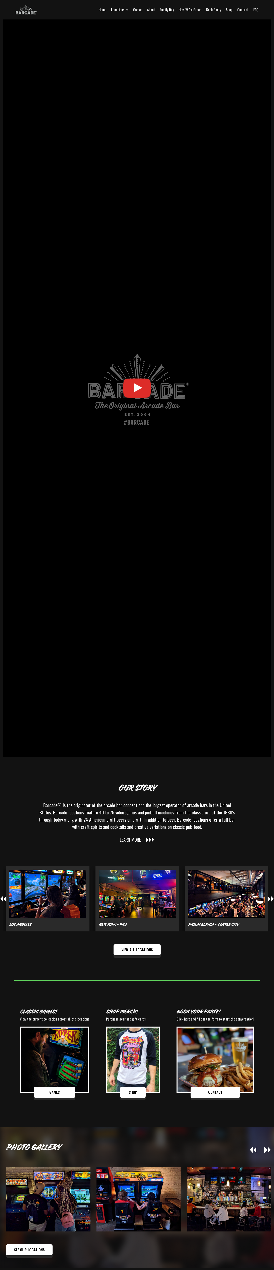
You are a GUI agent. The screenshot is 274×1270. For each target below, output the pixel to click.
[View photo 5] (138, 1199)
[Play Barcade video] (137, 388)
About (151, 9)
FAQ (255, 9)
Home (102, 9)
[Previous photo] (253, 1150)
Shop (229, 9)
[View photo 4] (48, 1199)
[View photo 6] (229, 1199)
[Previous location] (3, 899)
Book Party (213, 9)
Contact (243, 9)
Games (137, 9)
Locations (117, 9)
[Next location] (271, 899)
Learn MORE (130, 839)
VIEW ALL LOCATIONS (137, 949)
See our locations (29, 1249)
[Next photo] (267, 1150)
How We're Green (190, 9)
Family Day (167, 9)
